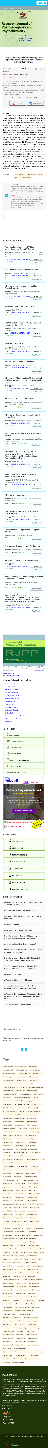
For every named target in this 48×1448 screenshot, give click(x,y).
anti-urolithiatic (22, 1166)
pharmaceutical (32, 1149)
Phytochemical (18, 1358)
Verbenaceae (7, 1328)
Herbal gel (23, 1204)
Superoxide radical (28, 1180)
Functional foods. (8, 1090)
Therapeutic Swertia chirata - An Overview (23, 546)
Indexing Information (17, 772)
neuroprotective (21, 1286)
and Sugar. (16, 1252)
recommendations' (39, 1094)
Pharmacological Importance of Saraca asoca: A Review (21, 512)
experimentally (7, 1118)
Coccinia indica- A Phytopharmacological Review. (22, 531)
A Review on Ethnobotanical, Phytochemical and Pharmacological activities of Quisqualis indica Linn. (23, 380)
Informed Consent (11, 690)
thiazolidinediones (25, 1094)
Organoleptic (33, 1066)
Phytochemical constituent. (11, 1352)
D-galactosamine (19, 1121)
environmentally (8, 1235)
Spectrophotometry (8, 1283)
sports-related (19, 1255)
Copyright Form (15, 754)
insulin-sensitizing (32, 1159)
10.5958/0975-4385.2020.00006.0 (19, 259)
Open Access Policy (12, 695)
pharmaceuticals (8, 1084)
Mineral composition (20, 1193)
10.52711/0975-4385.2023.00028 (19, 464)
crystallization (7, 1173)
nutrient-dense (18, 1139)
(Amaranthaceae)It (8, 1338)
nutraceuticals (19, 1084)
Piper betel (30, 1084)
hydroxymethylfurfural (23, 1266)
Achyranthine (7, 1348)
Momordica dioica (32, 1297)
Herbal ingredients (21, 1066)
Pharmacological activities (37, 1087)
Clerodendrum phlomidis (10, 1204)
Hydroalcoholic (18, 1173)
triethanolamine (7, 1200)
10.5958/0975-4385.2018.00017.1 (19, 312)
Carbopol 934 (7, 1207)
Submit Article (14, 735)
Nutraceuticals (30, 1303)
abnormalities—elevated (10, 1094)
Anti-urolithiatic (7, 1169)
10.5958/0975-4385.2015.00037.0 (19, 368)
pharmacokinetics (8, 1149)
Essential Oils (38, 1235)
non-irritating (32, 1231)
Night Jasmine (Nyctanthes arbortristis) (21, 269)
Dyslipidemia (32, 1101)
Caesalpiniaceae (26, 1352)
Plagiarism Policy (10, 701)
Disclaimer (8, 722)
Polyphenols (40, 1248)
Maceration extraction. (20, 1207)
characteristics (7, 1310)
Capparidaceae (31, 174)
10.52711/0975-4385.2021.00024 (19, 333)
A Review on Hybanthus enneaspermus (21, 560)
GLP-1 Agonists (7, 1114)
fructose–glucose (8, 1266)
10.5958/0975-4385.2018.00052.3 (19, 276)
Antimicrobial (30, 1331)
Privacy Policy (9, 704)
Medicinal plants (8, 1135)
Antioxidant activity (21, 1135)
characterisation (21, 1245)
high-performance (8, 1187)
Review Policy (9, 713)
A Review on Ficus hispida (16, 495)
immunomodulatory (8, 1080)
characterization (34, 1207)
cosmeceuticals (7, 1145)
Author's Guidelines (17, 741)
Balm (16, 1259)
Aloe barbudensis (35, 1070)
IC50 (38, 1180)
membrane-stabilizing (9, 1128)
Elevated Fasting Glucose (21, 1104)
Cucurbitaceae (17, 1300)
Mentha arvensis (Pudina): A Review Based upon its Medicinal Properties (23, 324)
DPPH (18, 1180)
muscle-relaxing (39, 1252)
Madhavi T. (26, 69)
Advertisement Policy (12, 719)
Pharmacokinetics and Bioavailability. (13, 1159)
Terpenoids (23, 1218)
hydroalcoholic (34, 1166)
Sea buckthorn (7, 1152)
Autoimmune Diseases (9, 1314)
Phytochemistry (22, 1087)
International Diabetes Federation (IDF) (26, 1108)
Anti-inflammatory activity (36, 1204)
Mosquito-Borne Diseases (28, 1238)
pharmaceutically (21, 1190)
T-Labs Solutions (17, 1445)
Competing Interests (12, 684)
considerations (31, 1118)
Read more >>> (40, 671)
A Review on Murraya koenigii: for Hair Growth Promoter (21, 287)
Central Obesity (7, 1101)
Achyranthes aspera (33, 1345)
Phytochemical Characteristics (12, 1317)
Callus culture (7, 1193)
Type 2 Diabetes (7, 1108)
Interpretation (7, 1273)
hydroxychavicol (20, 1077)
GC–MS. (37, 1193)
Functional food (7, 1307)
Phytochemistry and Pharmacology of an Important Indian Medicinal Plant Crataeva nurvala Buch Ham (24, 59)
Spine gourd (6, 1300)
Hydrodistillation (32, 1214)
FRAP (25, 1279)
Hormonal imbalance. (9, 1166)
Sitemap (40, 1437)
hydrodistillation (8, 1211)
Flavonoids (6, 1221)
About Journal (8, 8)
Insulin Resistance (20, 1101)
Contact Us (20, 8)
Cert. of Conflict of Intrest (19, 760)
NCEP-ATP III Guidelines (10, 1111)
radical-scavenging (35, 1169)
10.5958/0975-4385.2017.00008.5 (19, 388)
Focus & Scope (10, 687)
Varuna (40, 174)
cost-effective (7, 1097)
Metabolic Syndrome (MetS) (22, 1097)
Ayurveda (6, 1163)
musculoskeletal (8, 1255)
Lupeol (16, 178)
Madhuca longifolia (8, 1132)
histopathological (32, 1121)
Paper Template (15, 747)
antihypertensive (22, 1080)
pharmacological (8, 1077)
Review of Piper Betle (14, 343)
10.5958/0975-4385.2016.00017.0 (19, 485)
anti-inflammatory (33, 1077)
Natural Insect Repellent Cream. (12, 1242)
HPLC (30, 1193)
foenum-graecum (20, 1183)
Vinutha (6, 71)
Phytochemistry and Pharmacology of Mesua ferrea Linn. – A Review (24, 577)
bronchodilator (32, 1211)
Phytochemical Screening (31, 1328)
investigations (18, 1176)
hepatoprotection (20, 1125)
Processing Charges (15, 766)
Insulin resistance (28, 1163)
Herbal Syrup (17, 1328)
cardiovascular (20, 1090)
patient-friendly (7, 1259)
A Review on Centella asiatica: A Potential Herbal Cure (22, 416)
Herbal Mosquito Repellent (23, 1235)
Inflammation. (7, 1262)
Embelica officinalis (21, 1070)
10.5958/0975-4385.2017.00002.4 (19, 607)
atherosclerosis (32, 1090)
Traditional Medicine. (32, 1334)
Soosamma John (16, 69)
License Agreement (11, 692)
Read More (36, 263)
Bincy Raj (33, 69)
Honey (39, 1273)
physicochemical (8, 1066)
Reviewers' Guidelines (12, 710)
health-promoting (34, 1245)
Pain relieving (24, 1259)
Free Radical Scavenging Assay (12, 1279)
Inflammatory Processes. (31, 1317)
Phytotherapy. (7, 1139)
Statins (22, 1111)
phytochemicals (7, 1197)
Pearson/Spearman (37, 1266)
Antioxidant (30, 1156)
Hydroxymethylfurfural (36, 1279)
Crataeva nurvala (19, 174)
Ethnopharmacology (9, 1087)
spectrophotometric (21, 1169)
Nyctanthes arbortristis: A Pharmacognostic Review (23, 434)
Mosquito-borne (8, 1231)
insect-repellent (20, 1231)
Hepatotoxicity (34, 1132)
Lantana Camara (32, 1324)
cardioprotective (21, 1142)
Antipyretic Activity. (18, 1362)
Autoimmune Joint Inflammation (24, 1310)
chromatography (21, 1187)
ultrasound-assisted (22, 1290)
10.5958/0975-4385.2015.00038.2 (19, 566)
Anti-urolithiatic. (8, 1183)
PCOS (42, 1159)
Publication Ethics (11, 707)
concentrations (19, 1200)
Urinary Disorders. (25, 178)
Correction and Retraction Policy (16, 716)
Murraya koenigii (8, 1070)
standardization (22, 1128)
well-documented (8, 1245)
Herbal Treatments (24, 1314)
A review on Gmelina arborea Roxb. (19, 398)
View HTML (37, 103)
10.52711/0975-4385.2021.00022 (19, 519)
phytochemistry (37, 1073)
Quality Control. (21, 1283)
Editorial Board (29, 1437)
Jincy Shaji (40, 69)
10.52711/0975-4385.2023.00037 (19, 423)
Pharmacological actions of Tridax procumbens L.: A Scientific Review (20, 248)
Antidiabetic (41, 1300)
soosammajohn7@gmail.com (18, 74)
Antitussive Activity (8, 1331)
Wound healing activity (20, 1348)
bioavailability (33, 1142)
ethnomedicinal (20, 1345)
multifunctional (35, 1290)
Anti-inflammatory (36, 1259)
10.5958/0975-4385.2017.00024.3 (19, 351)
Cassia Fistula (7, 1358)
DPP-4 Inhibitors (19, 1114)
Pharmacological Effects (32, 1358)
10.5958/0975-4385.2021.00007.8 (19, 296)
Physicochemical (31, 1262)
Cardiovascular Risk (37, 1104)
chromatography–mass (35, 1187)
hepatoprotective (32, 1114)
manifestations (36, 1307)
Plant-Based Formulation (10, 1238)
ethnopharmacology (24, 1073)
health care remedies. (9, 1073)
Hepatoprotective (8, 1303)
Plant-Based (6, 1252)
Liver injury (32, 1135)
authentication (18, 1273)
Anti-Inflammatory (8, 1334)
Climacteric (24, 1248)
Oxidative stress (18, 1228)
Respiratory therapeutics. (19, 1221)
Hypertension (7, 1104)
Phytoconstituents (29, 1300)
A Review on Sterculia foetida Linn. (19, 362)
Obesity (35, 1097)
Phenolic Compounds (19, 1276)
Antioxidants (6, 1228)
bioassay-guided (21, 1293)
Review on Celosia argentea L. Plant (20, 306)
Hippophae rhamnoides (21, 1152)
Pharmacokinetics (8, 1156)
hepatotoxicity (7, 1121)
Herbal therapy (15, 1163)
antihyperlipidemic (8, 1286)
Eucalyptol (33, 1218)
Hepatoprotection (22, 1132)
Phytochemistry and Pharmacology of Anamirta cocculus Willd (21, 475)
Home (6, 1437)
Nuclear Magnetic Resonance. (34, 1228)
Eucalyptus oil (20, 1214)
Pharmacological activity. (22, 1307)
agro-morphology (29, 1242)
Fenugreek (31, 1190)
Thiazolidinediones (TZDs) (34, 1111)
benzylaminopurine (33, 1183)
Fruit (16, 1248)
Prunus (32, 1248)
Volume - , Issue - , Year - (25, 98)
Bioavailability (20, 1156)
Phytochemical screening (10, 1218)
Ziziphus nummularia (31, 1176)
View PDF (19, 103)
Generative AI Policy (12, 698)
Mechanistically (7, 1125)
